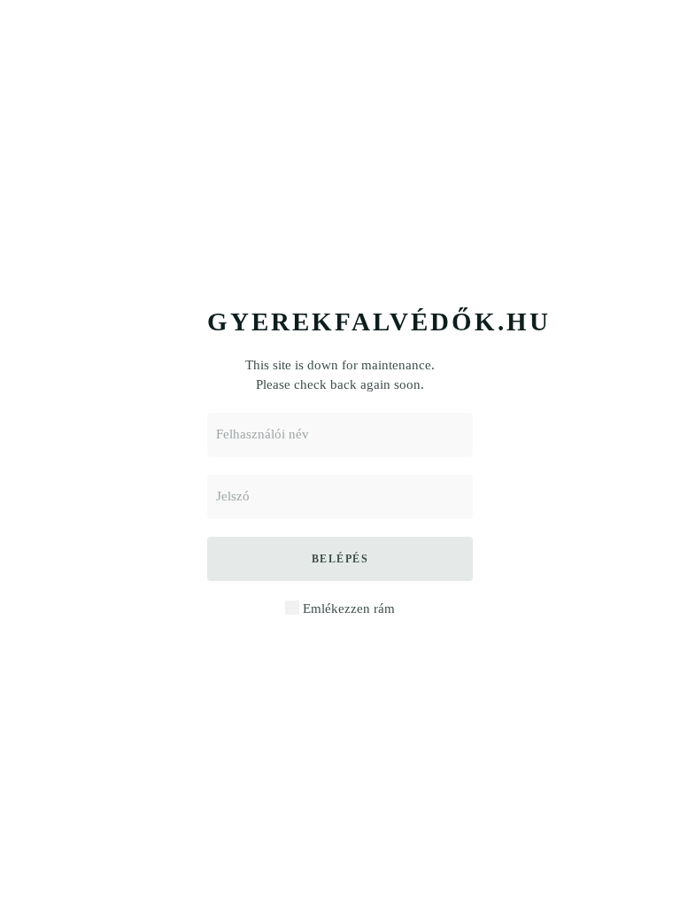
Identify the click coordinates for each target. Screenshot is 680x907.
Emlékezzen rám (347, 608)
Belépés (340, 559)
